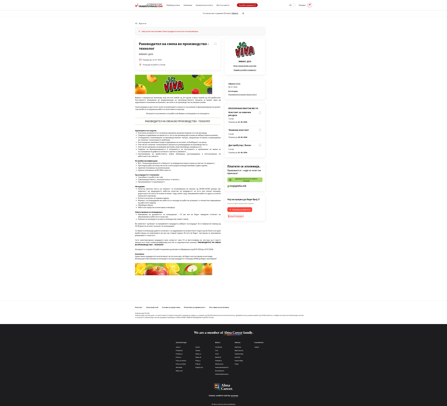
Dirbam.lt (218, 357)
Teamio (197, 351)
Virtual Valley (239, 361)
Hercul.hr (237, 357)
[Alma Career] (223, 387)
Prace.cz (178, 357)
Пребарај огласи (173, 5)
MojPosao (238, 347)
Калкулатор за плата (204, 5)
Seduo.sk (198, 357)
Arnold (197, 347)
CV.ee (216, 354)
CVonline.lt (218, 347)
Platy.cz (197, 361)
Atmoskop (179, 367)
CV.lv (216, 351)
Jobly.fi (256, 347)
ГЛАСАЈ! (235, 13)
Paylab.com (199, 367)
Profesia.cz (179, 354)
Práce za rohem (181, 364)
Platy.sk (197, 364)
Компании (188, 5)
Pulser (237, 364)
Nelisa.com (179, 371)
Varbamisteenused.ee (221, 374)
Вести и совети (223, 5)
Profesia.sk (179, 351)
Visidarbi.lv (218, 361)
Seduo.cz (198, 354)
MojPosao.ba (239, 351)
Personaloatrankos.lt (221, 367)
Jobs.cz (178, 347)
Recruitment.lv (219, 371)
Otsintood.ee (219, 364)
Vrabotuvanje (239, 354)
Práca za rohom (181, 361)
